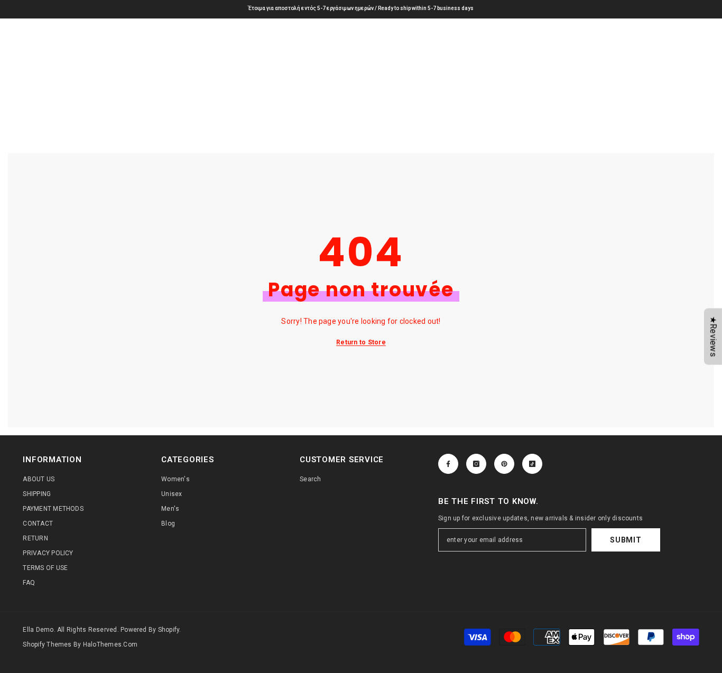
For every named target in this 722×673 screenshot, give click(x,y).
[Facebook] (448, 464)
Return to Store (361, 342)
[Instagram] (476, 464)
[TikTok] (532, 464)
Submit (625, 540)
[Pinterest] (504, 464)
